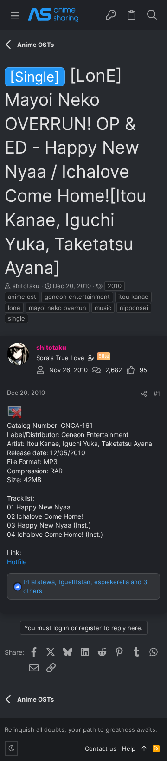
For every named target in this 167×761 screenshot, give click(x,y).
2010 (115, 286)
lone (14, 307)
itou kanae (133, 296)
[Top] (144, 748)
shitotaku (26, 286)
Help (128, 748)
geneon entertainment (77, 296)
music (103, 307)
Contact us (100, 748)
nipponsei (134, 307)
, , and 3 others (85, 586)
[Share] (144, 393)
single (16, 318)
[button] (15, 15)
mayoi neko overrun (57, 307)
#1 (157, 393)
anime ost (22, 296)
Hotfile (16, 562)
